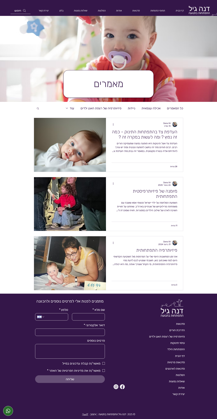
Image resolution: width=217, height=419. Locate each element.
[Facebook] (122, 386)
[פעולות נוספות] (112, 124)
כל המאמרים (175, 108)
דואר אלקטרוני (94, 325)
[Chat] (8, 411)
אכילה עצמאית (151, 108)
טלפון (63, 310)
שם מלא (98, 310)
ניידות (131, 108)
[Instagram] (116, 386)
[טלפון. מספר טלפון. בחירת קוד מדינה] (41, 316)
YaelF (85, 414)
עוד (72, 108)
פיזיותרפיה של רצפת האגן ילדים (101, 108)
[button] (37, 108)
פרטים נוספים (96, 340)
